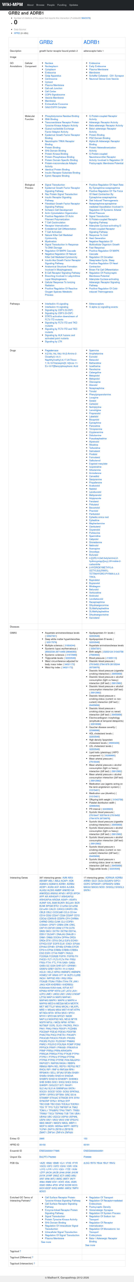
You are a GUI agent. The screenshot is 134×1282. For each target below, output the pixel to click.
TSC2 (51, 1113)
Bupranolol (94, 583)
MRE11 (43, 1009)
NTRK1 (71, 1022)
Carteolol (93, 403)
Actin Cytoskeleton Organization (61, 213)
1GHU (63, 1166)
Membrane (50, 100)
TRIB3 (76, 1110)
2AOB (56, 1172)
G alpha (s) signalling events (103, 306)
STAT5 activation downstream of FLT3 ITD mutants (61, 318)
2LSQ (86, 1163)
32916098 (95, 724)
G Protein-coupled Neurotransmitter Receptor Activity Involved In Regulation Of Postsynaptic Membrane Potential (106, 158)
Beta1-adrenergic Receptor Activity (102, 130)
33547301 (51, 636)
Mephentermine (97, 523)
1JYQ (42, 1169)
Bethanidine (95, 363)
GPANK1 (71, 965)
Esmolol (93, 356)
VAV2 (55, 1119)
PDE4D (53, 1031)
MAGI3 (95, 887)
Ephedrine (94, 520)
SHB (41, 1082)
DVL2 (61, 940)
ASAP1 (65, 899)
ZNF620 (69, 1132)
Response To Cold (98, 235)
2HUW (75, 1172)
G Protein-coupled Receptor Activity (103, 117)
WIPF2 (74, 1126)
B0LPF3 (43, 1156)
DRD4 (42, 940)
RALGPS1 (75, 1060)
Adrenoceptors (96, 303)
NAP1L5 (43, 1019)
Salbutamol (94, 460)
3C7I (62, 1175)
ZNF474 (60, 1132)
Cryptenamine (96, 432)
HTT (61, 975)
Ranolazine (94, 369)
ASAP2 (73, 899)
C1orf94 (64, 906)
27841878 (104, 664)
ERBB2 (57, 950)
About (30, 4)
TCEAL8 (65, 1104)
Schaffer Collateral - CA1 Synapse (106, 75)
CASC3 (61, 909)
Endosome (50, 72)
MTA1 (51, 1012)
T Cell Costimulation (55, 222)
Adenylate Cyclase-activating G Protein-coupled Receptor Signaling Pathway (105, 228)
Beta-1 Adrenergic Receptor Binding (103, 1240)
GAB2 (72, 962)
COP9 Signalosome (55, 94)
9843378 (85, 17)
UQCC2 (56, 1116)
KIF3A (66, 987)
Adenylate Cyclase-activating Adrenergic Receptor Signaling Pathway (104, 282)
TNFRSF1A (65, 1107)
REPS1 (63, 1066)
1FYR (75, 1163)
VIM (67, 1119)
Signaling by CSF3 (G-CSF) (59, 310)
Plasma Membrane (54, 85)
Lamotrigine (95, 410)
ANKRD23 (44, 893)
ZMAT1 (43, 1132)
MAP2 (58, 997)
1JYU (55, 1169)
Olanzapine (94, 381)
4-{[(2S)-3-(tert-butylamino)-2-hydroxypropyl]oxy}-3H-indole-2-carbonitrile (105, 561)
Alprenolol (94, 441)
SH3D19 (53, 1079)
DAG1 (49, 931)
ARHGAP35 (45, 899)
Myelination (51, 241)
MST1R (66, 1009)
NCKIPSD (54, 1019)
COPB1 (70, 921)
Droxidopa (94, 551)
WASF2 (57, 1123)
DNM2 (49, 937)
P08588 (87, 1156)
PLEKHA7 (61, 1041)
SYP (67, 1101)
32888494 (94, 805)
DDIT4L (72, 931)
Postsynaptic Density (100, 1206)
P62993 (52, 1156)
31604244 (70, 645)
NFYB (74, 1019)
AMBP (58, 890)
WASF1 (49, 1123)
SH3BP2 (43, 1079)
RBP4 (51, 1066)
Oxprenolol (94, 529)
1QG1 (61, 1169)
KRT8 (57, 990)
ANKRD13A (68, 890)
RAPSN (55, 1063)
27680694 (94, 654)
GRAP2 (43, 968)
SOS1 (59, 1091)
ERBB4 (74, 950)
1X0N (74, 1169)
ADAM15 (53, 883)
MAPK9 (43, 1003)
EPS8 (50, 950)
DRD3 (73, 937)
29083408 (114, 742)
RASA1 (63, 1063)
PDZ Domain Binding (99, 138)
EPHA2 (43, 946)
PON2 (77, 1044)
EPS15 (43, 950)
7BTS (93, 1163)
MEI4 (67, 1003)
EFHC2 (43, 943)
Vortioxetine (95, 592)
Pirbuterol (94, 504)
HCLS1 (43, 972)
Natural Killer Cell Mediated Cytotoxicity (58, 236)
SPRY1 (43, 1094)
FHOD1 (43, 959)
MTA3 (58, 1012)
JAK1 (76, 981)
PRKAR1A (72, 1047)
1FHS (68, 1163)
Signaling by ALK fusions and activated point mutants (60, 336)
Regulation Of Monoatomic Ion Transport (104, 1230)
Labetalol (93, 416)
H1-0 (65, 968)
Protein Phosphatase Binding (59, 157)
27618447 (94, 815)
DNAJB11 (71, 934)
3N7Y (73, 1178)
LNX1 (62, 994)
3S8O (42, 1185)
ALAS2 (43, 890)
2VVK (42, 1175)
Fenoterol (94, 501)
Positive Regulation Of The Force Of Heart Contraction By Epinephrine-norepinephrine (106, 194)
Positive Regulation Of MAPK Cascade (104, 252)
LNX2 (69, 994)
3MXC (59, 1178)
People (51, 4)
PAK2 (49, 1028)
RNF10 (55, 1069)
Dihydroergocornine (99, 605)
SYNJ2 (61, 1101)
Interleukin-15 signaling (56, 303)
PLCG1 (51, 1041)
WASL (65, 1123)
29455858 (116, 673)
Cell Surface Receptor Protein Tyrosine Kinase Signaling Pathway (63, 1199)
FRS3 (42, 962)
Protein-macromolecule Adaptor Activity (61, 164)
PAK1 (42, 1028)
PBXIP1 (63, 1028)
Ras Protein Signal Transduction (61, 194)
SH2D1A (59, 1075)
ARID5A (56, 899)
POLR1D (52, 1044)
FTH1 (48, 962)
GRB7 (51, 968)
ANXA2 (54, 893)
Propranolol (94, 413)
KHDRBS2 (67, 984)
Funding (61, 4)
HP (49, 975)
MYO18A (52, 1016)
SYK (71, 1097)
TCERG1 (74, 1104)
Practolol (93, 510)
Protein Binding (52, 147)
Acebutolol (94, 485)
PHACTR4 (44, 1034)
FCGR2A (44, 956)
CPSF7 (52, 924)
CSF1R (43, 928)
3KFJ (52, 1178)
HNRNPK (76, 972)
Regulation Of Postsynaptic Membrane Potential (103, 274)
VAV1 (49, 1119)
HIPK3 (57, 972)
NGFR (42, 1022)
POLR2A (61, 1044)
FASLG (69, 953)
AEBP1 (43, 887)
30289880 (110, 755)
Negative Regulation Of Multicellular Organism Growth (104, 243)
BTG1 (56, 906)
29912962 (116, 683)
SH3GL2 (110, 887)
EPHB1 (51, 946)
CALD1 (52, 909)
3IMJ (73, 1175)
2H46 (62, 1172)
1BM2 (49, 1163)
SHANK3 (73, 1079)
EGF (49, 943)
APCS (69, 893)
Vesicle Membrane (54, 97)
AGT (56, 887)
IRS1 (58, 978)
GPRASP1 (96, 883)
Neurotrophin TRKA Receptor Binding (59, 142)
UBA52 (43, 1116)
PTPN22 (62, 1056)
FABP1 (61, 953)
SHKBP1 (44, 1085)
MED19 (51, 1003)
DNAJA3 (61, 934)
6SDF (48, 1188)
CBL (75, 909)
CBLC (49, 912)
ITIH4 (65, 981)
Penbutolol (94, 514)
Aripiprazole (95, 498)
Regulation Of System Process (105, 1213)
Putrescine (94, 532)
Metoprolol (94, 375)
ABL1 (51, 880)
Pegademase (51, 350)
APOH (76, 893)
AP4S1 (62, 893)
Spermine (94, 350)
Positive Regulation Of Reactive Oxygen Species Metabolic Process (61, 291)
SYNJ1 (53, 1101)
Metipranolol (95, 495)
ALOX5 (50, 890)
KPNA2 (43, 990)
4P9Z (61, 1185)
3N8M (48, 1181)
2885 (41, 1138)
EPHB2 (59, 946)
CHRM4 (75, 918)
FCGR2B (53, 956)
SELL (53, 1072)
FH (76, 956)
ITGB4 (58, 981)
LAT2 (68, 990)
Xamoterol (94, 617)
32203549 (70, 658)
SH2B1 (75, 1072)
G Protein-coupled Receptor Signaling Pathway (103, 221)
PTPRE (60, 1060)
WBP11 (73, 1123)
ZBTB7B (68, 1129)
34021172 (69, 664)
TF (46, 1107)
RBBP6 (71, 1063)
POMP (70, 1044)
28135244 (115, 664)
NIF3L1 (50, 1022)
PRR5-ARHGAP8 (63, 1050)
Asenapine (94, 548)
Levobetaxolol (96, 598)
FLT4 (61, 959)
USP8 (42, 1119)
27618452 (94, 664)
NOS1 (102, 887)
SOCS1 (43, 1091)
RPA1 (72, 1069)
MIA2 (58, 1006)
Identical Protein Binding (57, 169)
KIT (71, 987)
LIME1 (49, 994)
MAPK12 (62, 1000)
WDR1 (51, 1126)
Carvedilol (94, 476)
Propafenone (95, 482)
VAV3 (61, 1119)
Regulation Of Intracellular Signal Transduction (61, 1227)
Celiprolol (93, 539)
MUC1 (65, 1012)
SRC (67, 1094)
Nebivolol (93, 545)
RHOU (42, 1069)
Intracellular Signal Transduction (61, 1232)
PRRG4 (53, 1053)
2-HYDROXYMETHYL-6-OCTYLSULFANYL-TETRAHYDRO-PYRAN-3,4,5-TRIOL (104, 572)
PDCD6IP (44, 1031)
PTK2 (60, 1053)
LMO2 (56, 994)
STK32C (54, 1097)
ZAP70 (51, 1129)
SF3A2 (60, 1072)
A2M (64, 877)
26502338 (50, 651)
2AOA (49, 1172)
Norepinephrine (96, 388)
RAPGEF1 (44, 1063)
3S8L (67, 1181)
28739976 (94, 667)
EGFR (56, 943)
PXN (67, 1060)
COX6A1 (43, 924)
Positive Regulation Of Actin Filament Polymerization (59, 217)
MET (41, 1006)
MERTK (74, 1003)
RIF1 (49, 1069)
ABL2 (57, 880)
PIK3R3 (43, 1041)
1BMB (56, 1163)
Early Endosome (97, 66)
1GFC (49, 1166)
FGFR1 (62, 956)
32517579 (51, 642)
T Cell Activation (53, 231)
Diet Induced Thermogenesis (103, 200)
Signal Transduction (55, 184)
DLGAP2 (108, 880)
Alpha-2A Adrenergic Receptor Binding (104, 142)
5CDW (68, 1185)
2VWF (49, 1175)
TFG (50, 1107)
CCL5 (66, 912)
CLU (63, 921)
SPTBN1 (59, 1094)
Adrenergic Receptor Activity (103, 122)
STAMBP (44, 1097)
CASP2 (69, 909)
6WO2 (68, 1188)
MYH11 (43, 1016)
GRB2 (46, 41)
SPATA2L (74, 1091)
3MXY (66, 1178)
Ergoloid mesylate (98, 463)
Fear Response (97, 247)
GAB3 (42, 965)
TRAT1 (68, 1110)
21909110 (111, 658)
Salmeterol (94, 451)
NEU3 (67, 1019)
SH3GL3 (119, 887)
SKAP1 (69, 1085)
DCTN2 (64, 931)
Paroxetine (94, 425)
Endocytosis (95, 1235)
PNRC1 (43, 1044)
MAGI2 (87, 887)
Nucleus (49, 63)
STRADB (63, 1097)
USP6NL (73, 1116)
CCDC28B (58, 912)
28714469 (60, 651)
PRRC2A (44, 1053)
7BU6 (99, 1163)
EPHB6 (68, 946)
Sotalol (92, 400)
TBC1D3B (44, 1104)
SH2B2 (43, 1075)
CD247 (55, 915)
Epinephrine (95, 422)
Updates (73, 4)
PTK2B (67, 1053)
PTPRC (51, 1060)
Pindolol (93, 454)
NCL (61, 1019)
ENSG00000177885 (49, 1150)
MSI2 (58, 1009)
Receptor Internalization (57, 225)
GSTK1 (58, 968)
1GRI (69, 1166)
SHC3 (68, 1082)
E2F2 (67, 940)
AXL (49, 902)
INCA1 (42, 978)
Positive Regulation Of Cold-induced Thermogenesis (103, 290)
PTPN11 (43, 1056)
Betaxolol (94, 359)
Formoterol (94, 457)
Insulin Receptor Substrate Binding (62, 172)
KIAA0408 (44, 987)
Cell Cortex (50, 91)
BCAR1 (61, 902)
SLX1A (51, 1088)
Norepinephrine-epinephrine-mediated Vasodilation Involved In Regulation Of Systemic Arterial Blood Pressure (106, 208)
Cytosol (49, 82)
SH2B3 (50, 1075)
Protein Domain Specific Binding (61, 160)
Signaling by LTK (53, 341)
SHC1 (55, 1082)
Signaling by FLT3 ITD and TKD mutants (61, 324)
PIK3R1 (62, 1038)
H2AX (71, 968)
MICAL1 (66, 1006)
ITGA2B (43, 981)
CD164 (73, 912)
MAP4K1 (67, 997)
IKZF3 (70, 975)
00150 (42, 1144)
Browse (40, 4)
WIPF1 (67, 1126)
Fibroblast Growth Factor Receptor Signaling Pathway (62, 205)
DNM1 (42, 937)
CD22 (48, 915)
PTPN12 (53, 1056)
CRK (66, 924)
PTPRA (43, 1060)
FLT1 (50, 959)
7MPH (75, 1188)
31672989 (71, 654)
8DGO (42, 1191)
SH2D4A (69, 1075)
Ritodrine (93, 444)
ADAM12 (43, 883)
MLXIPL (75, 1006)
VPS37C (74, 1119)
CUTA (72, 928)
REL (56, 1066)
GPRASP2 (107, 883)
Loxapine (93, 397)
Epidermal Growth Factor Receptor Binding (62, 136)
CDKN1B (51, 918)
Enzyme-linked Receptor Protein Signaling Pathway (61, 1211)
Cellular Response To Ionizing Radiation (60, 283)
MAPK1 (53, 1000)
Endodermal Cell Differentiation (60, 228)
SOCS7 (51, 1091)
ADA (71, 880)
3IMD (67, 1175)
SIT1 (61, 1085)
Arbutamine (95, 469)
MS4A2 (51, 1009)
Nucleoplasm (51, 66)
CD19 (42, 915)
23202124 (108, 651)
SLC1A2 (43, 1088)
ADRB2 (70, 883)
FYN (59, 962)
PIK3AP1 (71, 1034)
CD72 (77, 915)
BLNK (42, 906)
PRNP (42, 1050)
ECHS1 (74, 940)
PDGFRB (71, 1031)
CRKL (72, 924)
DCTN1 (56, 931)
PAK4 (55, 1028)
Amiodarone (95, 473)
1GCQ (42, 1166)
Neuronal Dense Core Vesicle (104, 78)
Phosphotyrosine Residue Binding (62, 116)
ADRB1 (92, 41)
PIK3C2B (44, 1038)
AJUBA (70, 887)
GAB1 (65, 962)
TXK (71, 1113)
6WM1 (61, 1188)
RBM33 (43, 1066)
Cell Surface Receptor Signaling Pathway (61, 1205)
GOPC (87, 883)
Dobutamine (95, 435)
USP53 (64, 1116)
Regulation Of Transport (101, 1197)
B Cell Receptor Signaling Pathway (62, 272)
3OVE (61, 1181)
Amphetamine (96, 353)
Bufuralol (93, 554)
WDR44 (59, 1126)
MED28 (60, 1003)
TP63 (62, 1110)
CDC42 (43, 918)
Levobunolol (95, 492)
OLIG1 (59, 1025)
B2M (54, 902)
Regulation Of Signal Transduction (62, 1235)
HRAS (55, 975)
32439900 (107, 809)
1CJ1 (62, 1163)
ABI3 (70, 877)
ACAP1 (64, 880)
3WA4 (49, 1185)
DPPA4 (65, 937)
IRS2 (63, 978)
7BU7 (105, 1163)
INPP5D (51, 978)
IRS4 (69, 978)
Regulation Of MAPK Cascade (60, 250)
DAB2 (42, 931)
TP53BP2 (53, 1110)
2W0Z (56, 1175)
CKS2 (51, 921)
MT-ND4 (43, 1012)
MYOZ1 (61, 1016)
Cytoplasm (50, 69)
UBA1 (77, 1113)
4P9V (55, 1185)
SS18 (73, 1094)
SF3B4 (67, 1072)
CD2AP (69, 915)
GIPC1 (117, 880)
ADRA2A (109, 877)
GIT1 (64, 965)
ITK (70, 981)
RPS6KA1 (44, 1072)
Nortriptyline (95, 407)
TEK (41, 1107)
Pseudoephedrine (98, 438)
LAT (63, 990)
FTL (54, 962)
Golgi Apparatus (53, 75)
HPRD (17, 32)
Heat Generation (97, 238)
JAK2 (42, 984)
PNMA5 (71, 1041)
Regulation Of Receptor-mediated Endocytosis (105, 1202)
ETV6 (54, 953)
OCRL (52, 1025)
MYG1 (72, 1012)
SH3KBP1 (63, 1079)
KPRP (51, 990)
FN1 (67, 959)
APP (41, 896)
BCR (77, 902)
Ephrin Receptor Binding (57, 175)
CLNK (57, 921)
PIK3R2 (71, 1038)
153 (85, 1138)
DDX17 (42, 934)
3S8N (73, 1181)
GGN (52, 965)
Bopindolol (94, 580)
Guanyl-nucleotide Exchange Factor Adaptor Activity (59, 130)
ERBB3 (66, 950)
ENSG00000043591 (93, 1150)
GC (48, 965)
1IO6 (74, 1166)
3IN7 (41, 1178)
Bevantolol (94, 507)
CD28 (62, 915)
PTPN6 (71, 1056)
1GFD (56, 1166)
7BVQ (112, 1163)
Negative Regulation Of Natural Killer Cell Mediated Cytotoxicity (61, 255)
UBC (49, 1116)
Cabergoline (95, 372)
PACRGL (67, 1025)
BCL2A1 (70, 902)
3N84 (42, 1181)
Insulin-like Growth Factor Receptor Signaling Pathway (63, 261)
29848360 (71, 651)
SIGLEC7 (54, 1085)
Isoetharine (94, 366)
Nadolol (93, 488)
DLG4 (101, 880)
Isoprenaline (95, 466)
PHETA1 (61, 1034)
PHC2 (54, 1034)
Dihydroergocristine (99, 614)
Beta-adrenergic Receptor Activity (106, 125)
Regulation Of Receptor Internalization (101, 1224)
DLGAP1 (51, 934)
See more (46, 1242)
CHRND (43, 921)
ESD (41, 953)
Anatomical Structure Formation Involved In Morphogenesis (61, 268)
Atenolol (93, 385)
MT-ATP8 (75, 1009)
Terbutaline (94, 447)
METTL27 (50, 1006)
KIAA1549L (56, 987)
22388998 (94, 730)
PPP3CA (44, 1047)
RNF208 (64, 1069)
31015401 (94, 790)
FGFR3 (70, 956)
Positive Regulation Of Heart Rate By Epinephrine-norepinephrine (106, 186)
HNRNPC (65, 972)
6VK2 (54, 1188)
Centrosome (51, 78)
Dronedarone (95, 542)
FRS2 (73, 959)
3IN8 (47, 1178)
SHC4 (75, 1082)
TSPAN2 (59, 1113)
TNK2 (75, 1107)
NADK (69, 1016)
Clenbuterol (94, 526)
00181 (87, 1144)
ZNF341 (51, 1132)
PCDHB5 (72, 1028)
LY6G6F (76, 994)
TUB (66, 1113)
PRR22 (50, 1050)
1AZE (42, 1163)
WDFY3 (43, 1126)
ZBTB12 (59, 1129)
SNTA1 (72, 1088)
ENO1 (69, 943)
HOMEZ (43, 975)
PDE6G (62, 1031)
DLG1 (94, 880)
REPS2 (71, 1066)
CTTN (65, 928)
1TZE (68, 1169)
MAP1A (51, 997)
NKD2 (57, 1022)
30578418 (104, 815)
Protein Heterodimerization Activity (102, 149)
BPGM (49, 906)
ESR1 (48, 953)
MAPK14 (72, 1000)
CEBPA (61, 918)
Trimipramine (95, 429)
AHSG (63, 887)
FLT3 (55, 959)
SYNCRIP (44, 1101)
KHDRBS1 (56, 984)
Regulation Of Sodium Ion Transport (102, 1218)
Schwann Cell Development (59, 209)
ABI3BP (43, 880)
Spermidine (94, 536)
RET (78, 1066)
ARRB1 (87, 880)
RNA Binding (51, 119)
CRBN (60, 924)
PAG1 (76, 1025)
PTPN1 (75, 1053)
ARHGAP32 (67, 896)
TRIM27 (43, 1113)
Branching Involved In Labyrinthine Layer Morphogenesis (62, 277)
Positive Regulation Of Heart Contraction (103, 265)
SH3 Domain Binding (55, 150)
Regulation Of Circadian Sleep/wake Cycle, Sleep (101, 258)
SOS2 (66, 1091)
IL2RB (77, 975)
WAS (41, 1123)
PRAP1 (53, 1047)
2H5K (68, 1172)
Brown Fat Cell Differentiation (103, 269)
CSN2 (58, 928)
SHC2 (62, 1082)
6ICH (41, 1188)
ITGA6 (51, 981)
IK (65, 975)
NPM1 (64, 1022)
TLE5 (56, 1107)
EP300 (76, 943)
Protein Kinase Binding (56, 153)
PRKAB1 (61, 1047)
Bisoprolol (94, 419)
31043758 (118, 651)
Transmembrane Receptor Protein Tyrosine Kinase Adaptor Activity (62, 124)
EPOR (75, 946)
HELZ (50, 972)
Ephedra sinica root (99, 517)
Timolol (92, 391)
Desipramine (95, 479)
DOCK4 (57, 937)
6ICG (74, 1185)
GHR (58, 965)
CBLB (42, 912)
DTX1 (49, 940)
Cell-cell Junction (53, 88)
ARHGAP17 (55, 896)
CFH (67, 918)
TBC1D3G (55, 1104)
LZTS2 (42, 997)
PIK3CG (54, 1038)
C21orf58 (73, 906)
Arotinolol (94, 595)
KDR (48, 984)
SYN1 (77, 1097)
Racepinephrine (97, 602)
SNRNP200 (62, 1088)
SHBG (48, 1082)
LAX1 (74, 990)
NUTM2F (44, 1025)
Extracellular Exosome (56, 104)
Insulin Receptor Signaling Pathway (58, 199)
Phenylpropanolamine (100, 394)
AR (46, 896)
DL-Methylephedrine (99, 608)
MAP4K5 (44, 1000)
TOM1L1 (43, 1110)
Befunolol (94, 589)
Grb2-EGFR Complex (55, 107)
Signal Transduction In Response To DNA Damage (61, 246)
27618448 (94, 761)
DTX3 (55, 940)
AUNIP (42, 902)
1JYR (48, 1169)
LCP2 (42, 994)
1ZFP (42, 1172)
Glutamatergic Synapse (101, 1210)
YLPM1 (43, 1129)
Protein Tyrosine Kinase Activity (61, 1219)
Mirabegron (94, 586)
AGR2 (51, 887)
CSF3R (51, 928)
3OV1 (55, 1181)
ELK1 (62, 943)
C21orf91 (44, 909)
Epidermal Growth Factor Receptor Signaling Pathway (62, 189)
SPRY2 (51, 1094)
